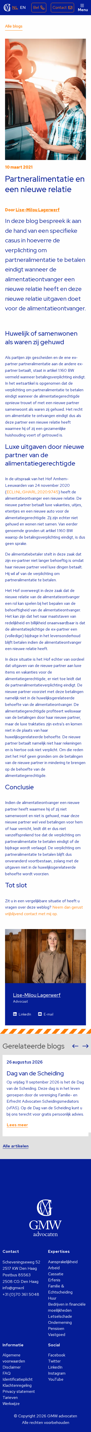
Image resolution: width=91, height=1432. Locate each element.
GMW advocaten (7, 8)
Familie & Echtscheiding (60, 1289)
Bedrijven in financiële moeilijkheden (67, 1307)
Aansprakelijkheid (63, 1261)
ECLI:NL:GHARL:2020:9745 (32, 492)
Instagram (56, 1373)
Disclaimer (12, 1367)
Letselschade (60, 1316)
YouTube (55, 1379)
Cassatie (55, 1274)
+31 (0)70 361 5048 (21, 1294)
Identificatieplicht (18, 1379)
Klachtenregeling (17, 1385)
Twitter (54, 1361)
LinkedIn (25, 1014)
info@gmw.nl (13, 1287)
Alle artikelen (16, 1146)
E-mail (48, 1014)
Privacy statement (19, 1391)
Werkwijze (11, 1403)
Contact (60, 7)
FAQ (7, 1373)
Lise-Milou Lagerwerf (38, 210)
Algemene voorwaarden (14, 1358)
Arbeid (54, 1268)
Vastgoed (56, 1334)
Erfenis (54, 1280)
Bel (36, 7)
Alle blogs (13, 26)
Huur (52, 1298)
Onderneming (60, 1322)
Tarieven (10, 1397)
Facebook (56, 1355)
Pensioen (56, 1328)
